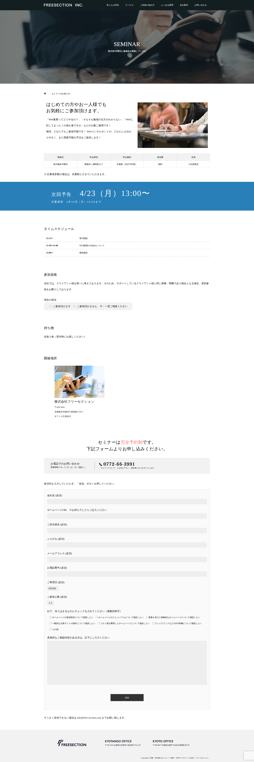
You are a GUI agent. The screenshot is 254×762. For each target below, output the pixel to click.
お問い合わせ (200, 5)
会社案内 (184, 5)
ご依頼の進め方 (147, 5)
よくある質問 (167, 5)
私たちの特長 (113, 5)
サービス (129, 5)
